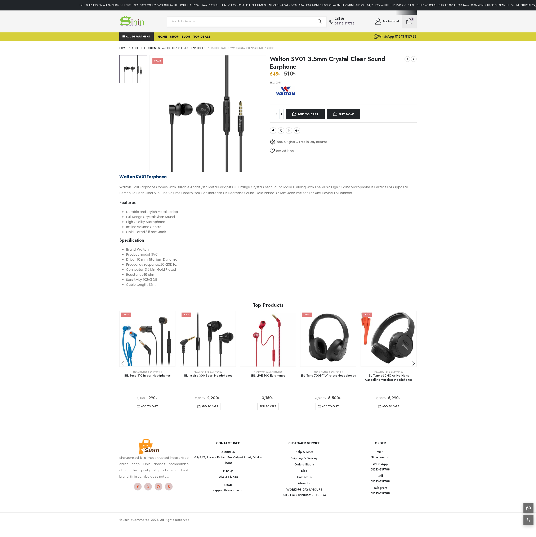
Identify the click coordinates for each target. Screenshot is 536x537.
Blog (186, 37)
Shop (174, 37)
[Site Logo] (133, 21)
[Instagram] (158, 487)
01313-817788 (380, 469)
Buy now (346, 114)
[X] (148, 487)
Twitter (281, 130)
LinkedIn (289, 130)
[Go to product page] (268, 339)
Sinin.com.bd (380, 457)
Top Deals (201, 37)
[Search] (319, 22)
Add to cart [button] (149, 406)
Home (162, 37)
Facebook (273, 130)
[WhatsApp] (169, 487)
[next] (414, 59)
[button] (413, 363)
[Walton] (285, 91)
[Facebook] (138, 487)
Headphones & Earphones (147, 371)
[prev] (407, 59)
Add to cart (308, 114)
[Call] (528, 520)
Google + (297, 130)
